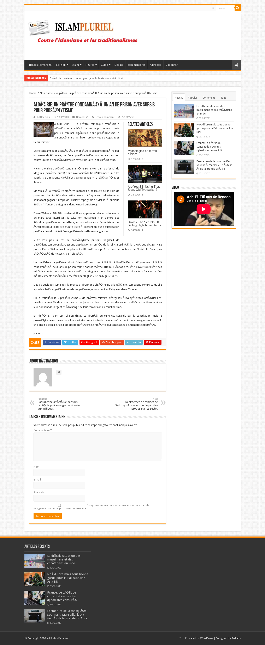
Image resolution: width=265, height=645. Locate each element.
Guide (104, 64)
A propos (155, 64)
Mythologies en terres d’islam (142, 152)
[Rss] (212, 8)
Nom (36, 466)
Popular (192, 97)
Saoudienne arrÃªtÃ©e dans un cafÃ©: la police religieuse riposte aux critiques (59, 404)
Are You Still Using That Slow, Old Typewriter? (144, 188)
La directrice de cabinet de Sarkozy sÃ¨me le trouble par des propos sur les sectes (136, 404)
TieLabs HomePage (40, 64)
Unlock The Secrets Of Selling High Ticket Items (144, 223)
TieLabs (236, 638)
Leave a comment (105, 117)
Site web (39, 492)
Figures (90, 64)
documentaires (136, 64)
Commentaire (43, 430)
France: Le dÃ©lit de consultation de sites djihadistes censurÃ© (86, 78)
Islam (75, 64)
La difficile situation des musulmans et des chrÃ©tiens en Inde (214, 110)
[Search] (238, 8)
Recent (179, 97)
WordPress (206, 638)
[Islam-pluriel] (85, 35)
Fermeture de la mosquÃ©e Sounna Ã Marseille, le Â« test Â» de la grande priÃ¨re (214, 165)
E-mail (37, 479)
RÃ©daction (43, 117)
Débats (118, 64)
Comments (208, 97)
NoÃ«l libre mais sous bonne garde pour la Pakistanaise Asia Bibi (215, 128)
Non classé (46, 93)
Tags (223, 97)
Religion (61, 64)
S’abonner (172, 64)
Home (32, 93)
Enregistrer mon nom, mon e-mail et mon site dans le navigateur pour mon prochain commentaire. (91, 507)
